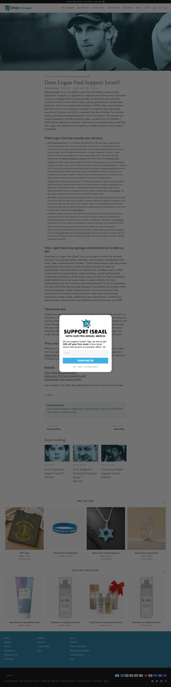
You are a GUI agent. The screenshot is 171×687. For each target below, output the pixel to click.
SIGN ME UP (86, 360)
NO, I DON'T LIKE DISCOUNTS (85, 367)
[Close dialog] (109, 317)
